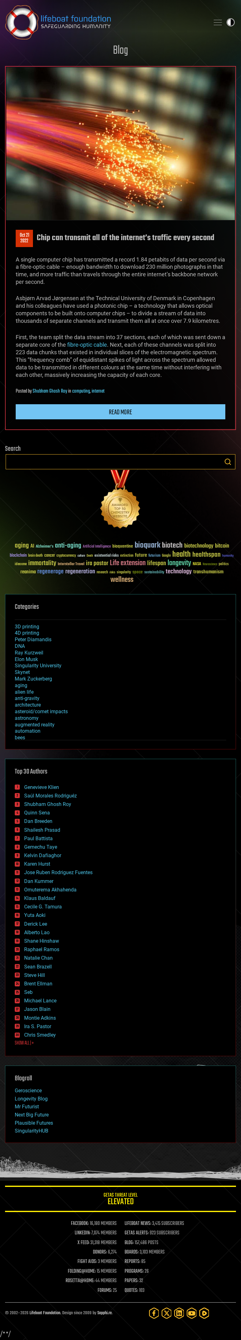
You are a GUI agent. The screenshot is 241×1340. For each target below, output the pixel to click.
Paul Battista (38, 838)
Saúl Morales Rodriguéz (50, 796)
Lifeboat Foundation (44, 1313)
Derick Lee (35, 924)
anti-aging (68, 546)
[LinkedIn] (179, 1313)
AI (32, 546)
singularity (124, 573)
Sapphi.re (104, 1313)
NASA (197, 564)
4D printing (27, 633)
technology (179, 572)
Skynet (22, 672)
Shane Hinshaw (41, 941)
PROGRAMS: (134, 1271)
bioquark (147, 545)
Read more (120, 412)
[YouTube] (192, 1313)
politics (224, 564)
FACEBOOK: (80, 1224)
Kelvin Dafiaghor (42, 855)
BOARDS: (132, 1252)
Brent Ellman (38, 984)
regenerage (50, 571)
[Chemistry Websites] (120, 500)
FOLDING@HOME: (82, 1271)
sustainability (154, 573)
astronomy (27, 718)
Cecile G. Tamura (43, 907)
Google (166, 556)
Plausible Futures (34, 1123)
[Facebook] (154, 1313)
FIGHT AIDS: (87, 1262)
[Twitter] (167, 1313)
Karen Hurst (37, 864)
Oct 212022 (24, 238)
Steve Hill (34, 975)
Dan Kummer (38, 881)
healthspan (206, 555)
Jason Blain (37, 1009)
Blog (120, 51)
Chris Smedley (40, 1035)
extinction (126, 556)
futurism (154, 556)
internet (98, 391)
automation (27, 731)
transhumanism (208, 572)
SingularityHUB (31, 1131)
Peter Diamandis (33, 639)
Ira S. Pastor (37, 1026)
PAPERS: (131, 1281)
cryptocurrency (66, 556)
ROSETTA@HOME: (80, 1281)
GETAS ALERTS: (137, 1233)
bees (20, 738)
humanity (228, 556)
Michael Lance (40, 1001)
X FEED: (83, 1243)
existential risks (106, 556)
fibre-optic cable (87, 344)
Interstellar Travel (71, 564)
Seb (28, 992)
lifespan (156, 563)
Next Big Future (32, 1115)
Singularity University (38, 666)
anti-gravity (27, 698)
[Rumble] (204, 1313)
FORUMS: (105, 1291)
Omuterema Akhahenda (50, 890)
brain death (35, 556)
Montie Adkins (40, 1018)
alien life (24, 692)
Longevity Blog (31, 1099)
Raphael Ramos (41, 949)
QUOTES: (131, 1291)
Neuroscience (210, 564)
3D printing (27, 627)
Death (90, 556)
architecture (28, 705)
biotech (172, 545)
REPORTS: (132, 1262)
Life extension (128, 563)
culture (81, 556)
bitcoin (222, 546)
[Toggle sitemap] (218, 22)
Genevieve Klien (41, 787)
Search (227, 461)
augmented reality (35, 725)
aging (22, 546)
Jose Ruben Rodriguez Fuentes (58, 872)
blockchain (18, 555)
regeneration (80, 571)
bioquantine (122, 546)
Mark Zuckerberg (33, 679)
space (137, 572)
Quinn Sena (37, 813)
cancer (49, 555)
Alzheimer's (44, 546)
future (141, 555)
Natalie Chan (38, 958)
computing (81, 391)
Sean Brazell (38, 967)
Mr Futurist (27, 1107)
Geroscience (28, 1091)
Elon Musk (26, 659)
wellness (121, 580)
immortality (42, 563)
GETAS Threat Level (120, 1200)
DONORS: (100, 1252)
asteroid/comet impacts (41, 711)
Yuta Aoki (35, 915)
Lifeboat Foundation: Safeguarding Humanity (105, 22)
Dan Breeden (38, 821)
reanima (28, 572)
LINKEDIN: (82, 1233)
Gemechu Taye (40, 847)
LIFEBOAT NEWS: (138, 1224)
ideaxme (21, 564)
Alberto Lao (37, 932)
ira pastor (97, 563)
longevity (179, 563)
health (181, 554)
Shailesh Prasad (42, 830)
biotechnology (198, 546)
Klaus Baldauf (40, 898)
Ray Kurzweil (29, 653)
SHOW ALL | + (24, 1043)
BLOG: (129, 1243)
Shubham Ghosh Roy (50, 391)
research (102, 573)
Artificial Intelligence (97, 547)
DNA (20, 646)
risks (112, 572)
